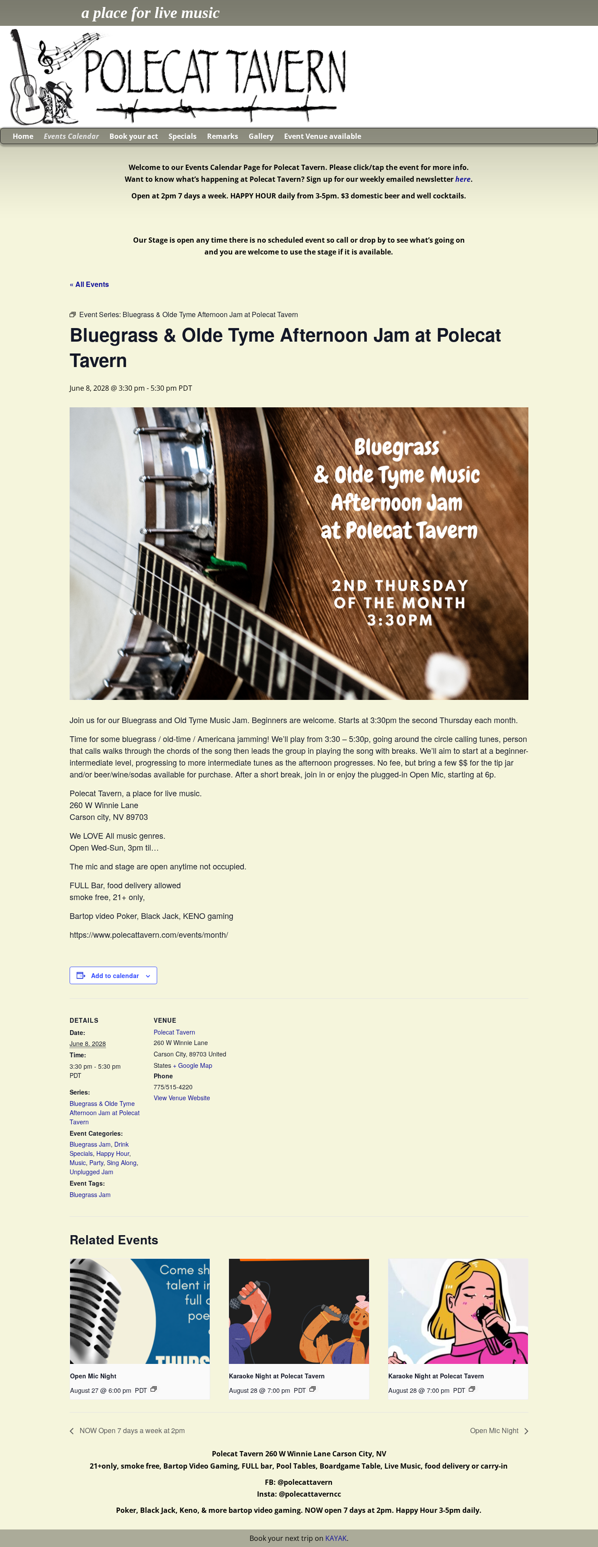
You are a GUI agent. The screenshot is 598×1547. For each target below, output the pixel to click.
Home (23, 136)
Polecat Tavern (174, 1032)
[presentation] (140, 1311)
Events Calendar (71, 136)
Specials (183, 136)
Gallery (261, 136)
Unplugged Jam (91, 1171)
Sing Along (122, 1162)
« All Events (89, 284)
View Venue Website (182, 1097)
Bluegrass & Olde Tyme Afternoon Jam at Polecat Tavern (105, 1112)
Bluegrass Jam (90, 1144)
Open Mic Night (93, 1375)
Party (96, 1162)
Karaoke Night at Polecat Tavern (277, 1375)
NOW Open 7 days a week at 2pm (131, 1430)
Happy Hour (112, 1153)
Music (78, 1162)
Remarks (222, 136)
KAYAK (336, 1538)
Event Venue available (322, 136)
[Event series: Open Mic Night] (154, 1389)
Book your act (133, 136)
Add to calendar (115, 975)
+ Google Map (192, 1065)
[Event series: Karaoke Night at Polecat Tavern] (313, 1389)
